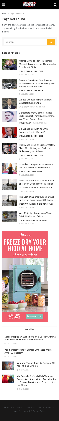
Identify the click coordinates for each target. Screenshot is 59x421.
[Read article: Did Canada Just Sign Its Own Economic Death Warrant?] (9, 132)
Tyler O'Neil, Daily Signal (31, 171)
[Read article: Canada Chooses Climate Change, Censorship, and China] (9, 103)
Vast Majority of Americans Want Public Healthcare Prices (35, 214)
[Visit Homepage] (29, 5)
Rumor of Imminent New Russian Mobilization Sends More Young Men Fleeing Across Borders (37, 83)
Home (5, 13)
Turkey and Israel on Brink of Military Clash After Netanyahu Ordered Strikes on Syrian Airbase (37, 148)
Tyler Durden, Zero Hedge (32, 71)
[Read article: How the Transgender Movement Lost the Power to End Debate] (9, 168)
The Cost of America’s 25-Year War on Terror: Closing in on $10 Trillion (36, 182)
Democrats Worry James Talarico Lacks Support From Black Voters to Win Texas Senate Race (37, 116)
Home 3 (26, 411)
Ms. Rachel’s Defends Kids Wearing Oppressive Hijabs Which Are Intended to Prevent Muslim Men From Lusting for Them (36, 380)
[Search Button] (55, 4)
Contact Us (31, 407)
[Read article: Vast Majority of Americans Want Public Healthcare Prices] (9, 216)
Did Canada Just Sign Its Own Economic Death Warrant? (33, 130)
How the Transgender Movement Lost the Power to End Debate (36, 166)
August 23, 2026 (41, 123)
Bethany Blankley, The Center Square (36, 188)
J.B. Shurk (25, 107)
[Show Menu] (3, 4)
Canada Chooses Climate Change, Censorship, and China (35, 101)
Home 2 (16, 411)
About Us (8, 407)
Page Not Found (17, 13)
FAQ (40, 407)
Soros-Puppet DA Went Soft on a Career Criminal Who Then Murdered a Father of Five (30, 338)
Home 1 (49, 407)
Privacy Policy (39, 411)
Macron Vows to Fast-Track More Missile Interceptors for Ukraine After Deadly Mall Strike (37, 64)
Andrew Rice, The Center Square (34, 220)
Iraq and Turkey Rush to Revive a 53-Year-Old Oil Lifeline (36, 364)
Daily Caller (26, 123)
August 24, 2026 (27, 75)
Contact (19, 407)
